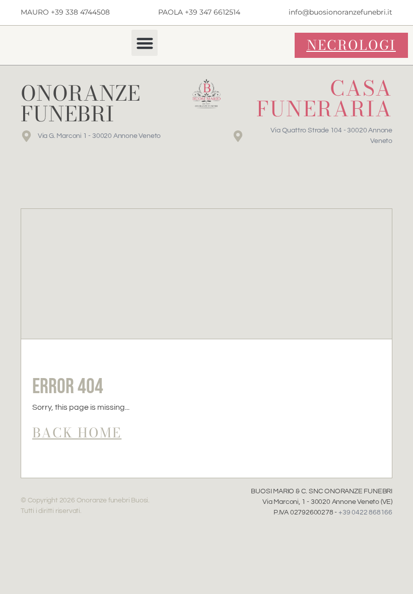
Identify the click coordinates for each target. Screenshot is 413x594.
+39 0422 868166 (365, 512)
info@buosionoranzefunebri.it (340, 12)
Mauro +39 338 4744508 (65, 12)
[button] (144, 43)
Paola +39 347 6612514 (199, 12)
